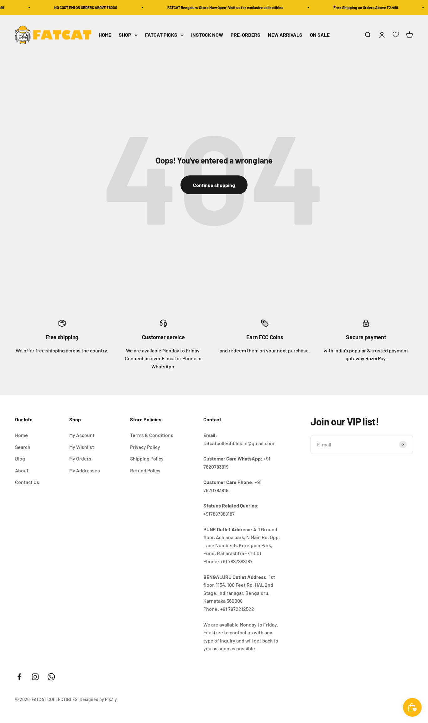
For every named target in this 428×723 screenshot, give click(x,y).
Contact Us (27, 482)
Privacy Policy (145, 447)
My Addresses (84, 470)
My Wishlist (81, 447)
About (22, 470)
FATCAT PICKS (161, 35)
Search (22, 447)
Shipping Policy (147, 458)
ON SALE (320, 35)
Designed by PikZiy (98, 699)
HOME (105, 35)
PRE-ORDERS (245, 35)
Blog (20, 458)
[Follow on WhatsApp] (51, 677)
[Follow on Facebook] (19, 677)
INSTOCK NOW (207, 35)
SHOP (125, 35)
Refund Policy (145, 470)
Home (21, 435)
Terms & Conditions (151, 435)
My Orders (80, 458)
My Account (82, 435)
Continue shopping (214, 185)
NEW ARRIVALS (285, 35)
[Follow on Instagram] (35, 677)
